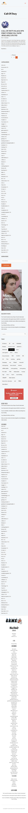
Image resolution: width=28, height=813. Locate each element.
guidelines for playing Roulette (7, 143)
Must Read (3, 170)
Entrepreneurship (4, 111)
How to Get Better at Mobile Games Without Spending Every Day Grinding (14, 798)
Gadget (2, 124)
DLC (13, 356)
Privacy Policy (14, 644)
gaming (2, 139)
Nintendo (20, 365)
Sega (3, 374)
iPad (2, 149)
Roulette (3, 204)
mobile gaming (4, 166)
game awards (4, 130)
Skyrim (12, 374)
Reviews (3, 202)
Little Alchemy (4, 157)
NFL (2, 179)
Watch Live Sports (4, 235)
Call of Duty (11, 349)
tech (2, 223)
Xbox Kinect (5, 384)
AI (1, 69)
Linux (2, 155)
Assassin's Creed (11, 346)
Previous (13, 55)
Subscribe (6, 265)
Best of (2, 78)
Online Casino (4, 181)
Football (3, 120)
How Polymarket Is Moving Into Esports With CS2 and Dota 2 (13, 319)
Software (3, 218)
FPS (3, 359)
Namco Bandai (13, 365)
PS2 (2, 191)
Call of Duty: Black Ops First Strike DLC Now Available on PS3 (12, 33)
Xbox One (3, 252)
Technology (3, 225)
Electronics (3, 109)
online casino (5, 368)
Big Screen (3, 80)
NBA (2, 172)
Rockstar (23, 372)
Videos (2, 233)
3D (9, 343)
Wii (2, 237)
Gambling (3, 126)
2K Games (4, 343)
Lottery (2, 160)
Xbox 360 (3, 250)
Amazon (4, 346)
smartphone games (5, 212)
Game (2, 128)
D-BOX (2, 92)
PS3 (2, 38)
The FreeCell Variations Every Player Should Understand (12, 317)
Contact (14, 635)
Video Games (12, 378)
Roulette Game (4, 206)
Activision (19, 343)
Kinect (15, 362)
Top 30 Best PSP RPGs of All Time (7, 325)
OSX (2, 183)
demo (11, 352)
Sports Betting (19, 374)
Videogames (3, 231)
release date (16, 372)
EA (23, 356)
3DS (2, 65)
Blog (2, 82)
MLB (2, 164)
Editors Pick (3, 105)
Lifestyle (3, 153)
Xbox (2, 248)
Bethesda (4, 350)
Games (2, 137)
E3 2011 (3, 101)
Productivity (3, 187)
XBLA (19, 381)
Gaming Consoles (14, 780)
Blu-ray (2, 84)
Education (3, 107)
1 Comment (6, 38)
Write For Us (14, 636)
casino (17, 349)
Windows (3, 242)
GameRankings (4, 134)
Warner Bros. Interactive (7, 381)
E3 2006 (3, 99)
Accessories (3, 67)
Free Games (3, 122)
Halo (10, 362)
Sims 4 (7, 374)
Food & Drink (4, 118)
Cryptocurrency (4, 90)
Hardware (3, 145)
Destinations (3, 94)
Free (7, 359)
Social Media (3, 216)
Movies (2, 168)
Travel (2, 227)
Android (3, 71)
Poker (2, 185)
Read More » (4, 48)
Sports (2, 221)
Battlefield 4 (19, 346)
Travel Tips (3, 229)
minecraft (21, 362)
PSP (2, 200)
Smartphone (3, 210)
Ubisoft (4, 378)
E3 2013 (18, 356)
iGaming (3, 147)
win (15, 381)
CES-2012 (3, 86)
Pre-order (4, 372)
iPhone (2, 151)
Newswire (3, 176)
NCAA (2, 174)
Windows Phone (4, 244)
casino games (5, 352)
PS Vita (2, 189)
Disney (16, 352)
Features (3, 113)
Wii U (2, 239)
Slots (2, 208)
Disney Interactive (5, 356)
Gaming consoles (4, 141)
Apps (2, 73)
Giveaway (4, 362)
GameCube (3, 132)
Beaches (3, 76)
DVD (2, 97)
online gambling (14, 368)
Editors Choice (4, 103)
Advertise (14, 634)
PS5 (2, 197)
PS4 (2, 195)
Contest (2, 88)
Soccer (2, 214)
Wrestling (3, 246)
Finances (3, 116)
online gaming (22, 368)
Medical (2, 162)
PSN (10, 372)
